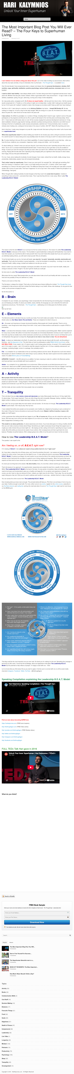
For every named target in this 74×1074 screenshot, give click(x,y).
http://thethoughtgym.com (9, 727)
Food (3, 1014)
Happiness (5, 1021)
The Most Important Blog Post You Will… (22, 947)
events (44, 484)
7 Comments (13, 955)
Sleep (3, 1058)
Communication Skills (8, 996)
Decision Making (7, 1003)
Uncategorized (6, 1066)
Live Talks (5, 1036)
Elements (4, 1007)
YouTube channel (9, 486)
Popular (5, 942)
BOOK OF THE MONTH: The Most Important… (24, 967)
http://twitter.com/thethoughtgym (11, 733)
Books (4, 992)
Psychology (5, 1055)
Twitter (22, 671)
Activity (4, 988)
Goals (3, 1018)
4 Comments (13, 975)
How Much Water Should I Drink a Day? (22, 974)
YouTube (27, 671)
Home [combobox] (26, 19)
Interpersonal (6, 1029)
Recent (11, 942)
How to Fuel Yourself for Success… (21, 953)
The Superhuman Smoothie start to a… (22, 960)
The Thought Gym (48, 83)
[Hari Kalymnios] (37, 16)
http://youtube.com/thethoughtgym (11, 730)
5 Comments (13, 962)
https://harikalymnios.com (9, 723)
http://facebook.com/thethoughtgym (12, 740)
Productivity (5, 1051)
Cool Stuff (5, 999)
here (62, 83)
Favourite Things (7, 1010)
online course (59, 484)
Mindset (4, 1044)
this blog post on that (16, 342)
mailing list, (20, 486)
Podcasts (5, 1047)
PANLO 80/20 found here (57, 342)
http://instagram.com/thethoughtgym (12, 737)
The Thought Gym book (64, 284)
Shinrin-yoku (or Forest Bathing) (21, 356)
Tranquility (5, 1062)
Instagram (11, 671)
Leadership (5, 1033)
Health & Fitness (7, 1025)
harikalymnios (5, 38)
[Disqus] (37, 823)
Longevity (5, 1040)
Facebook (17, 671)
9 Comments (13, 948)
